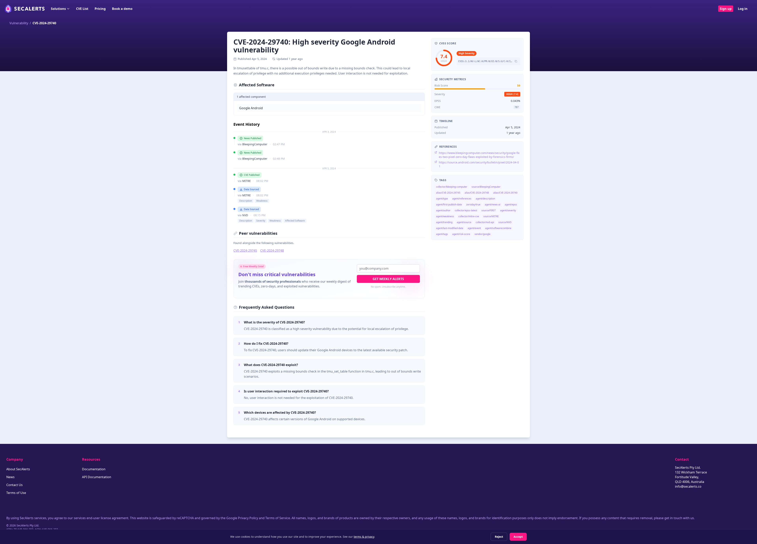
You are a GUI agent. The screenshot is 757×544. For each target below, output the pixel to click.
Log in (743, 9)
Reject (499, 536)
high (512, 94)
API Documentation (96, 477)
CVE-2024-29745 (245, 250)
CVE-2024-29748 (272, 250)
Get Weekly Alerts (388, 279)
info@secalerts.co (688, 486)
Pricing (100, 9)
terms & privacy (364, 536)
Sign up (726, 9)
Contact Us (14, 485)
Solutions (58, 9)
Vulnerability (18, 23)
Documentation (93, 469)
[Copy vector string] (516, 61)
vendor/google (482, 234)
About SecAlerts (18, 469)
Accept (518, 536)
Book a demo (122, 9)
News (10, 477)
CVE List (82, 9)
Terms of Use (16, 493)
